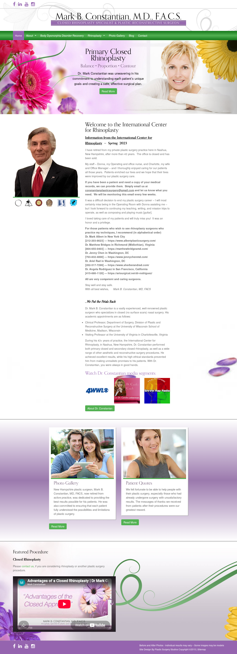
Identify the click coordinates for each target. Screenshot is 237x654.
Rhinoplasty (97, 37)
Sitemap (202, 649)
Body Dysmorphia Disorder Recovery (62, 35)
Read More (108, 91)
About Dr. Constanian (99, 408)
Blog (131, 35)
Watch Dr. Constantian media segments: (120, 373)
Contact (142, 35)
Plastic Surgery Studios (166, 649)
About (32, 37)
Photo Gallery (117, 35)
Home (18, 35)
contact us (28, 566)
